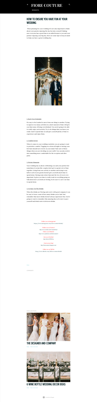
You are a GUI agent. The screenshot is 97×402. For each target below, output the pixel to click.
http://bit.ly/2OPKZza (48, 239)
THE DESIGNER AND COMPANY (41, 343)
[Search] (69, 4)
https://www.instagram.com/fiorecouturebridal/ (48, 223)
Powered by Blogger (49, 397)
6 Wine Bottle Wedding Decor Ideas (46, 384)
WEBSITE (35, 10)
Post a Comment (34, 346)
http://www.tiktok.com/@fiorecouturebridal (48, 251)
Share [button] (28, 265)
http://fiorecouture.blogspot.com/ (48, 245)
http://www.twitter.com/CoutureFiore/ (49, 229)
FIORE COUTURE (46, 5)
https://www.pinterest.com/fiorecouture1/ (48, 233)
